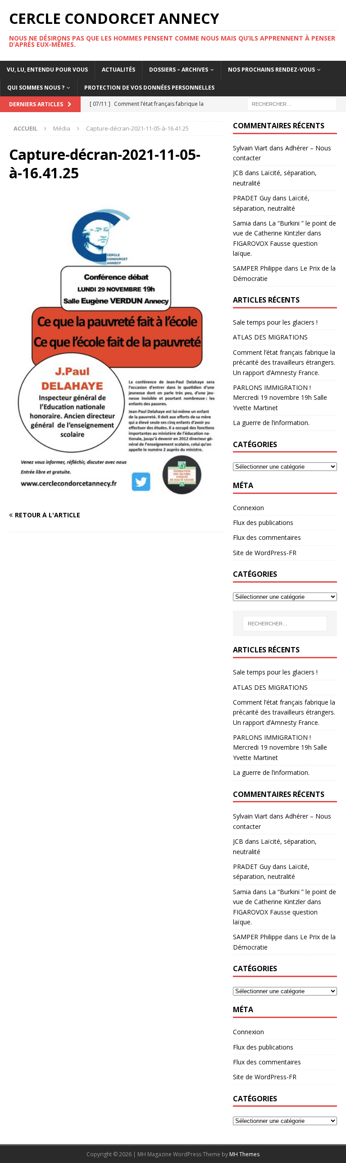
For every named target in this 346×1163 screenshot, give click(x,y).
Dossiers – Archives (178, 69)
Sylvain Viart (250, 148)
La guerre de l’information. (271, 422)
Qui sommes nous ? (35, 87)
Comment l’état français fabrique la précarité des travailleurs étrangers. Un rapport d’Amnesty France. (284, 362)
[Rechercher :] (292, 103)
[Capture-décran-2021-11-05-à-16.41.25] (117, 497)
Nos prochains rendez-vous (271, 69)
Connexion (248, 507)
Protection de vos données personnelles (149, 87)
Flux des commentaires (267, 537)
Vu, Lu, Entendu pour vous (47, 69)
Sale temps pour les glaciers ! (275, 322)
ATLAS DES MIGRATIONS (270, 337)
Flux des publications (263, 522)
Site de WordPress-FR (264, 552)
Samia (242, 223)
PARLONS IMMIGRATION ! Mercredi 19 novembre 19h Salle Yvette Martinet (280, 397)
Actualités (118, 69)
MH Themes (244, 1154)
